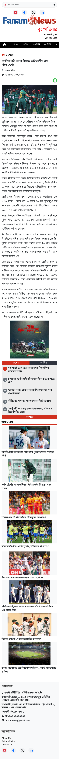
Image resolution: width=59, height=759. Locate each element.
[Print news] (55, 80)
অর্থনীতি (47, 44)
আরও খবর (7, 422)
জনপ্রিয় (43, 362)
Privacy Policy (8, 741)
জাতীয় (26, 44)
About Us (6, 738)
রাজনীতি (36, 44)
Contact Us (7, 744)
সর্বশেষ (15, 44)
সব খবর (29, 417)
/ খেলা (9, 55)
